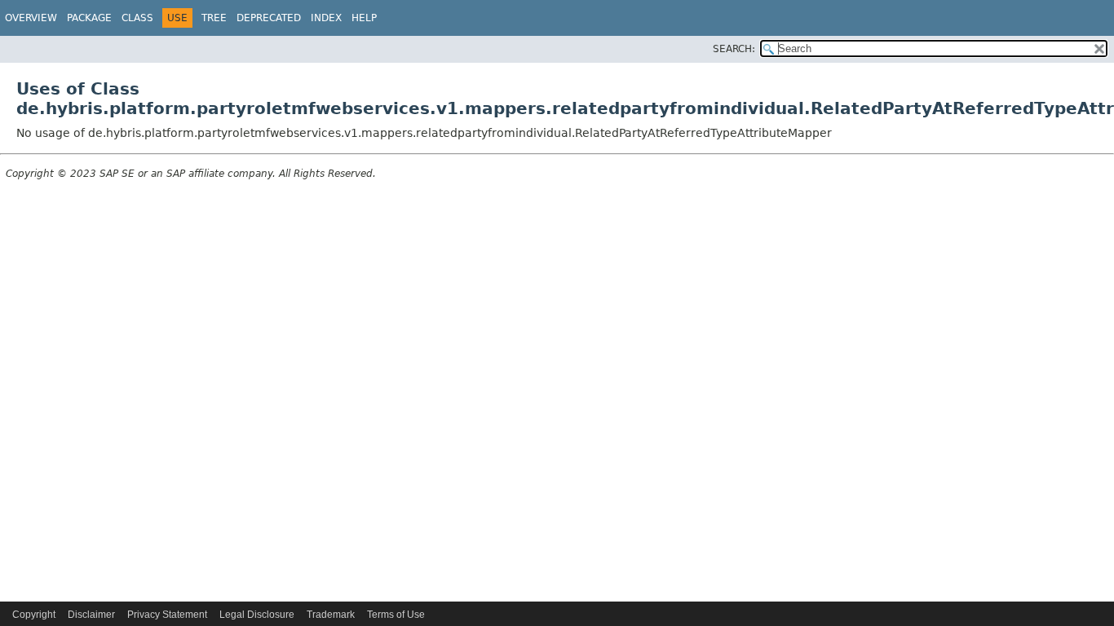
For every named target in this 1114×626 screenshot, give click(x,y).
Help (364, 18)
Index (326, 18)
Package (89, 18)
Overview (31, 18)
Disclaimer (91, 614)
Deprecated (269, 18)
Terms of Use (396, 614)
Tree (214, 18)
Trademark (331, 614)
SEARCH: (734, 49)
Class (137, 18)
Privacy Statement (167, 614)
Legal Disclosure (256, 614)
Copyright (33, 614)
